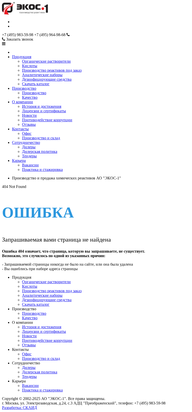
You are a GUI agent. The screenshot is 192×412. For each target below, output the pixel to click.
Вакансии (30, 165)
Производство (24, 88)
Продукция (21, 57)
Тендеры (29, 156)
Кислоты (29, 66)
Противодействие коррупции (47, 120)
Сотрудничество (26, 142)
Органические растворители (46, 61)
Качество (30, 97)
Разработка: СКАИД (19, 407)
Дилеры (29, 147)
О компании (22, 102)
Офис (27, 133)
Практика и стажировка (42, 169)
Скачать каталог (36, 84)
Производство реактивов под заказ (52, 70)
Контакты (20, 129)
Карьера (19, 160)
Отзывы (29, 124)
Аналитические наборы (42, 75)
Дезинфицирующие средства (47, 79)
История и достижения (41, 106)
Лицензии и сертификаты (44, 111)
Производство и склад (41, 138)
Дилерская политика (39, 151)
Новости (29, 115)
